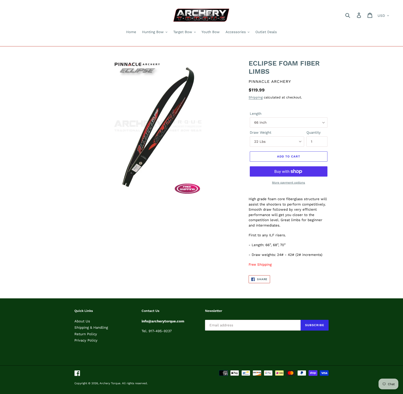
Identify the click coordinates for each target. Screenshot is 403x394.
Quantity (313, 132)
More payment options (288, 182)
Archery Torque (110, 383)
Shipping (256, 97)
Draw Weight (260, 132)
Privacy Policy (85, 340)
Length (255, 114)
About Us (82, 321)
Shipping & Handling (91, 327)
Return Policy (85, 334)
